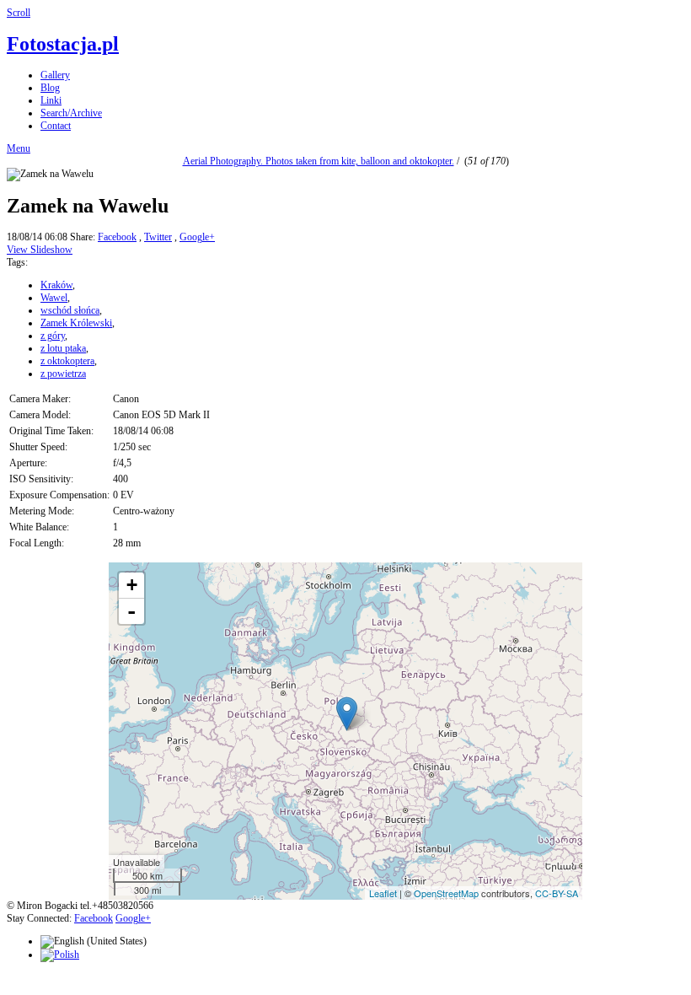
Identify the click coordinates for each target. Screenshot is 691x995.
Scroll (18, 13)
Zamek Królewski (76, 323)
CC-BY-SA (556, 893)
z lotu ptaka (63, 348)
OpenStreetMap (446, 893)
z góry (52, 336)
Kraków (56, 285)
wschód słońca (69, 310)
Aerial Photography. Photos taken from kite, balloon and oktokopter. (318, 161)
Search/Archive (71, 113)
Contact (55, 126)
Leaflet (383, 893)
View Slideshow (39, 249)
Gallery (55, 75)
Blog (50, 88)
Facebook (117, 237)
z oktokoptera (67, 361)
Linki (51, 100)
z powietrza (63, 373)
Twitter (158, 237)
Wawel (53, 298)
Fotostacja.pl (63, 44)
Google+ (197, 237)
